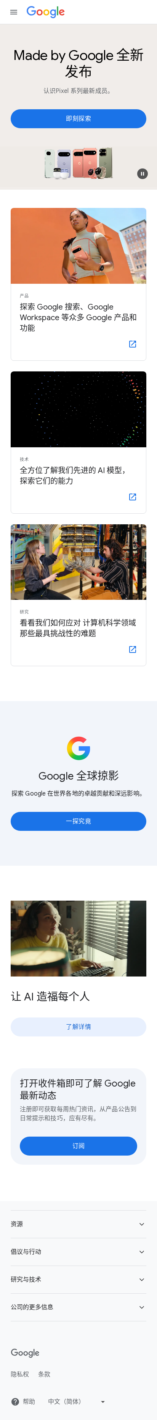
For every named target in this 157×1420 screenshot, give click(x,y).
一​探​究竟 (78, 821)
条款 (44, 1374)
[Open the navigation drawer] (14, 12)
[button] (142, 174)
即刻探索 (78, 119)
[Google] (46, 12)
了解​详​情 (78, 1027)
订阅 (78, 1146)
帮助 (29, 1402)
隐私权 (20, 1374)
